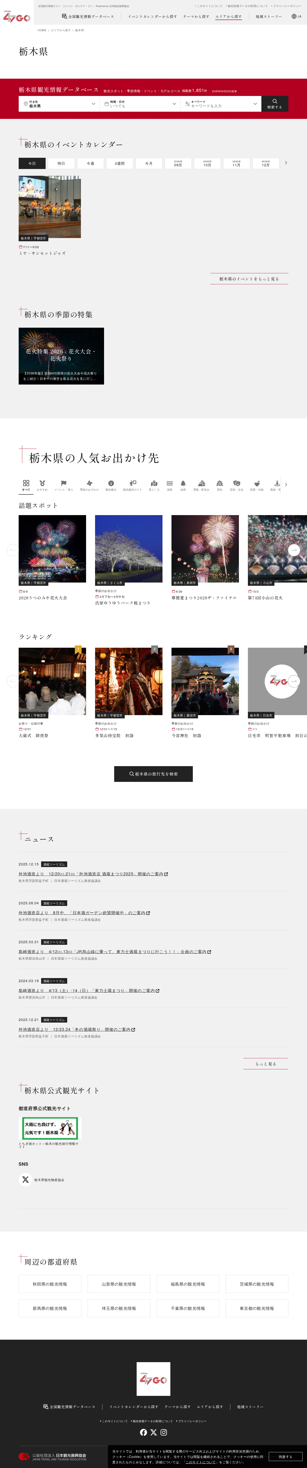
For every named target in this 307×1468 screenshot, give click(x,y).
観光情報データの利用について (248, 5)
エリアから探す (228, 16)
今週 (90, 163)
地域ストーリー (269, 16)
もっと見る (265, 1064)
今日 (32, 163)
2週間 (120, 163)
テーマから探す (196, 16)
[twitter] (154, 1432)
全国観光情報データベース (91, 16)
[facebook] (143, 1432)
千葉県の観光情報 (188, 1308)
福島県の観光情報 (188, 1284)
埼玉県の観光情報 (119, 1308)
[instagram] (163, 1432)
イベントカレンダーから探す (152, 16)
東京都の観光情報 (257, 1308)
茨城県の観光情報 (257, 1284)
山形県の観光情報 (119, 1284)
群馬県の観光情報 (50, 1308)
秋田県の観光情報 (50, 1284)
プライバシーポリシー (287, 5)
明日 (61, 163)
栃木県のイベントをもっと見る (249, 279)
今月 (149, 163)
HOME (42, 30)
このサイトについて (201, 1462)
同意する (286, 1456)
